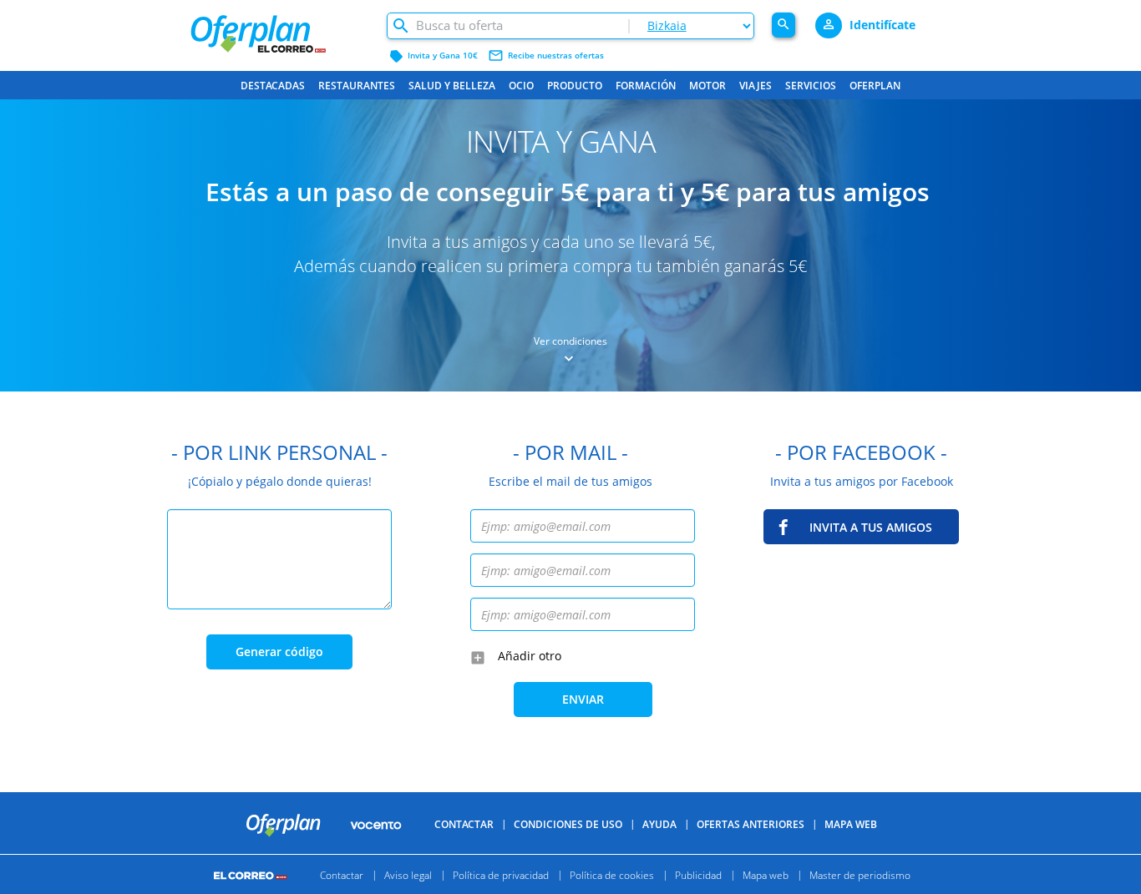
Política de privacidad (501, 874)
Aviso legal (408, 874)
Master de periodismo (859, 874)
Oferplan (874, 85)
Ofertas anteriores (750, 824)
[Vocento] (376, 824)
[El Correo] (252, 874)
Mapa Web (850, 824)
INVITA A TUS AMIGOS (870, 527)
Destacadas (273, 85)
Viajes (755, 85)
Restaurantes (356, 85)
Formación (646, 85)
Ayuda (659, 824)
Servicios (810, 85)
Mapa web (766, 874)
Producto (574, 85)
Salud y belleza (451, 85)
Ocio (521, 85)
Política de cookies (612, 874)
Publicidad (698, 874)
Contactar (464, 824)
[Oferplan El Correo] (279, 27)
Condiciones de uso (568, 824)
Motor (707, 85)
